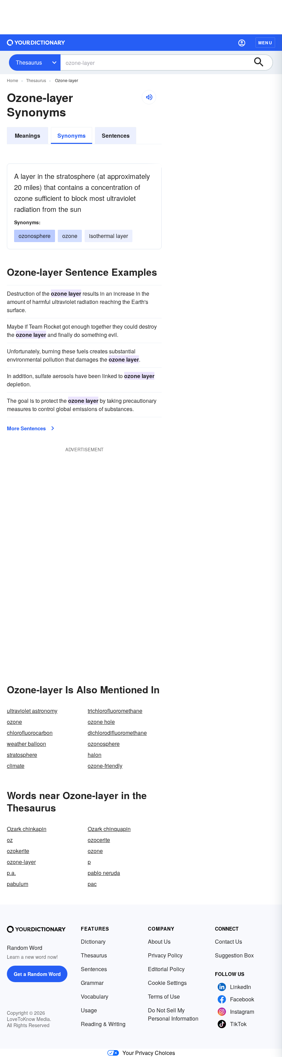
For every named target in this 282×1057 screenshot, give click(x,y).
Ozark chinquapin (109, 829)
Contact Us (228, 941)
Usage (89, 1010)
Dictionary (93, 941)
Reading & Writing (103, 1024)
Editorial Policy (166, 969)
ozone (69, 236)
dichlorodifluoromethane (117, 733)
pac (92, 884)
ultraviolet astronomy (32, 711)
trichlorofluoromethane (115, 711)
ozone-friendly (105, 766)
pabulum (17, 884)
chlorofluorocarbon (30, 733)
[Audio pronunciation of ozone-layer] (149, 97)
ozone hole (101, 722)
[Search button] (262, 62)
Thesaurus (29, 62)
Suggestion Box (234, 955)
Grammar (92, 983)
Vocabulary (94, 996)
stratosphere (22, 755)
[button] (242, 42)
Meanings (27, 135)
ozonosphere (104, 744)
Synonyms (71, 135)
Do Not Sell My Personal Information (173, 1014)
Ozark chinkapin (26, 829)
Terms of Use (164, 996)
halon (94, 755)
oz (10, 840)
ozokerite (18, 851)
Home (12, 80)
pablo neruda (104, 873)
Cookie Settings (167, 983)
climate (15, 766)
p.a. (11, 873)
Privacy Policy (165, 955)
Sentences (116, 135)
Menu (265, 42)
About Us (159, 941)
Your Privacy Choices (148, 1053)
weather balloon (26, 744)
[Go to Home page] (36, 42)
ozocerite (99, 840)
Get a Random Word (37, 973)
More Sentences (26, 428)
